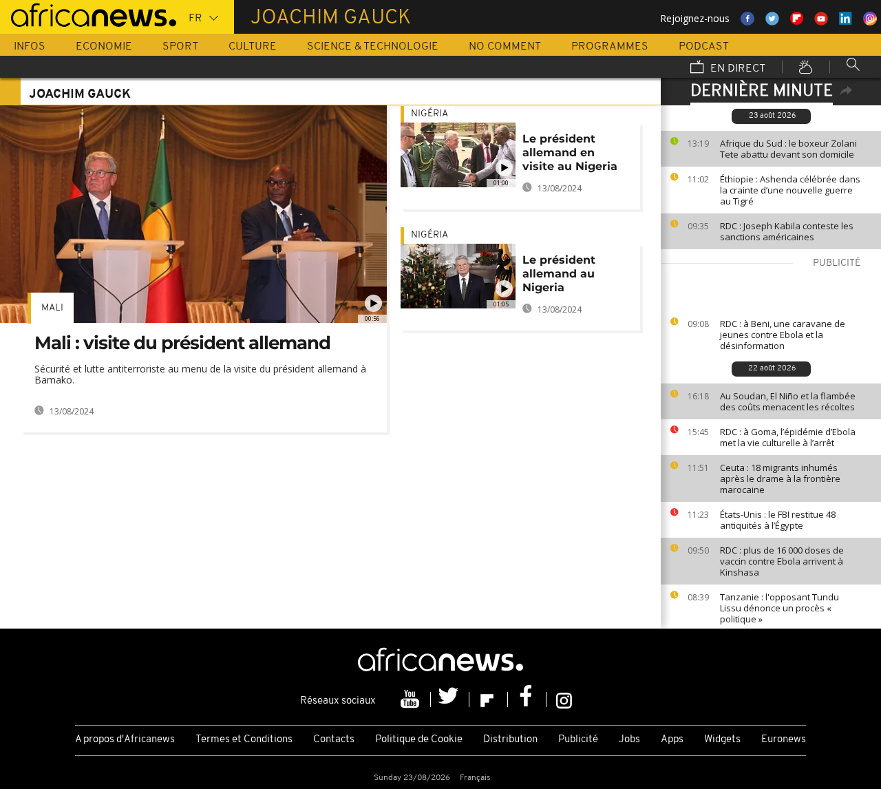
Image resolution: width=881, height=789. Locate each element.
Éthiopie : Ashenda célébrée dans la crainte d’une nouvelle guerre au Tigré (790, 190)
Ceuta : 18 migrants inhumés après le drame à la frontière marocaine (780, 478)
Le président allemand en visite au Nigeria (569, 152)
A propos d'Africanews (125, 740)
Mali (52, 308)
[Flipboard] (488, 699)
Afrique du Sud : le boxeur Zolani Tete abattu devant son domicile (788, 149)
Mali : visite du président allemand (182, 343)
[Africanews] (88, 14)
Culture (253, 46)
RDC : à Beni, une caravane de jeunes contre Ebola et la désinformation (782, 334)
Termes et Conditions (244, 740)
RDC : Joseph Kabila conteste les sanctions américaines (786, 231)
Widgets (722, 740)
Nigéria (429, 114)
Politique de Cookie (419, 740)
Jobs (629, 740)
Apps (672, 740)
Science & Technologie (372, 46)
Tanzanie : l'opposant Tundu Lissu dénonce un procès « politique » (779, 607)
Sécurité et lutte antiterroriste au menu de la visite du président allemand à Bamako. (200, 374)
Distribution (510, 740)
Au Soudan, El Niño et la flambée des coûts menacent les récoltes (788, 401)
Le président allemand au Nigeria (558, 273)
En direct (736, 68)
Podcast (704, 46)
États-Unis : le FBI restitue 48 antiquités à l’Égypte (778, 520)
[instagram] (564, 699)
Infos (29, 46)
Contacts (333, 740)
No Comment (505, 46)
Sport (180, 46)
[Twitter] (450, 699)
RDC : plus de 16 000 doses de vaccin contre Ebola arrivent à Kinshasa (782, 561)
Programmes (609, 46)
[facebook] (527, 699)
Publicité (578, 740)
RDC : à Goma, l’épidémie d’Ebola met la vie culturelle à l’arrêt (788, 437)
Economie (104, 46)
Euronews (783, 740)
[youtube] (411, 699)
